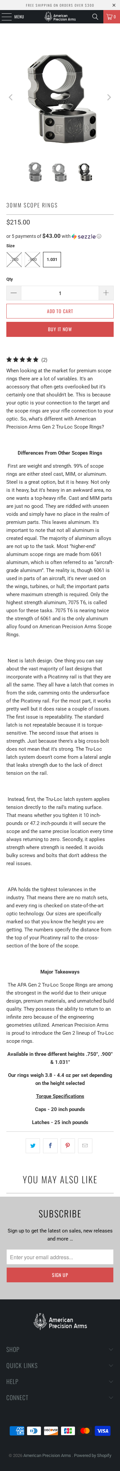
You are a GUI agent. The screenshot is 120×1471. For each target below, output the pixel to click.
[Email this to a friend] (85, 1145)
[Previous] (11, 97)
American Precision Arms (47, 1455)
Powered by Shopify (92, 1455)
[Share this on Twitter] (33, 1145)
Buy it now (60, 329)
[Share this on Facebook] (50, 1145)
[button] (60, 236)
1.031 (52, 259)
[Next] (108, 97)
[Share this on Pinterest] (68, 1145)
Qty (9, 279)
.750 (14, 259)
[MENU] (3, 16)
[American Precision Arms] (60, 16)
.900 (32, 259)
